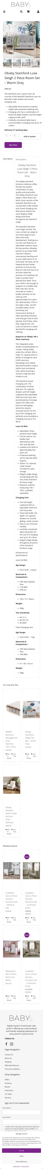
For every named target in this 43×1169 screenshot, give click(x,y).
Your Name (11, 128)
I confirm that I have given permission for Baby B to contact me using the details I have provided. (21, 150)
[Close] (38, 92)
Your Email (10, 137)
